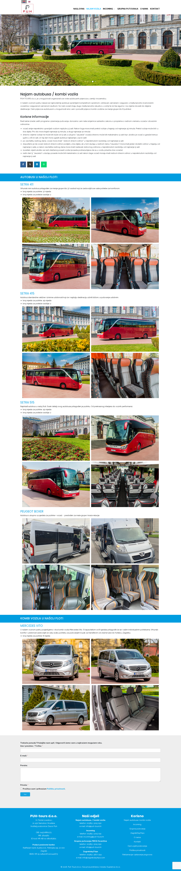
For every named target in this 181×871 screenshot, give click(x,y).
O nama (144, 9)
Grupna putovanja (127, 9)
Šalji (25, 794)
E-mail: (24, 756)
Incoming (108, 9)
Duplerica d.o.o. (113, 867)
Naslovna (78, 9)
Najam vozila (93, 9)
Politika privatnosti (137, 850)
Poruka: (24, 765)
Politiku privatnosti (56, 789)
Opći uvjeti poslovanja (137, 846)
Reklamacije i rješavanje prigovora (137, 855)
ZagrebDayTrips (137, 833)
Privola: (24, 785)
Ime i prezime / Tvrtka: (31, 746)
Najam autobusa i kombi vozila (137, 820)
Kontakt (155, 9)
